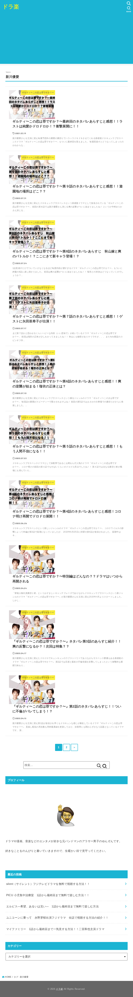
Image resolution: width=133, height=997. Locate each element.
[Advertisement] (66, 39)
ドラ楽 (11, 7)
